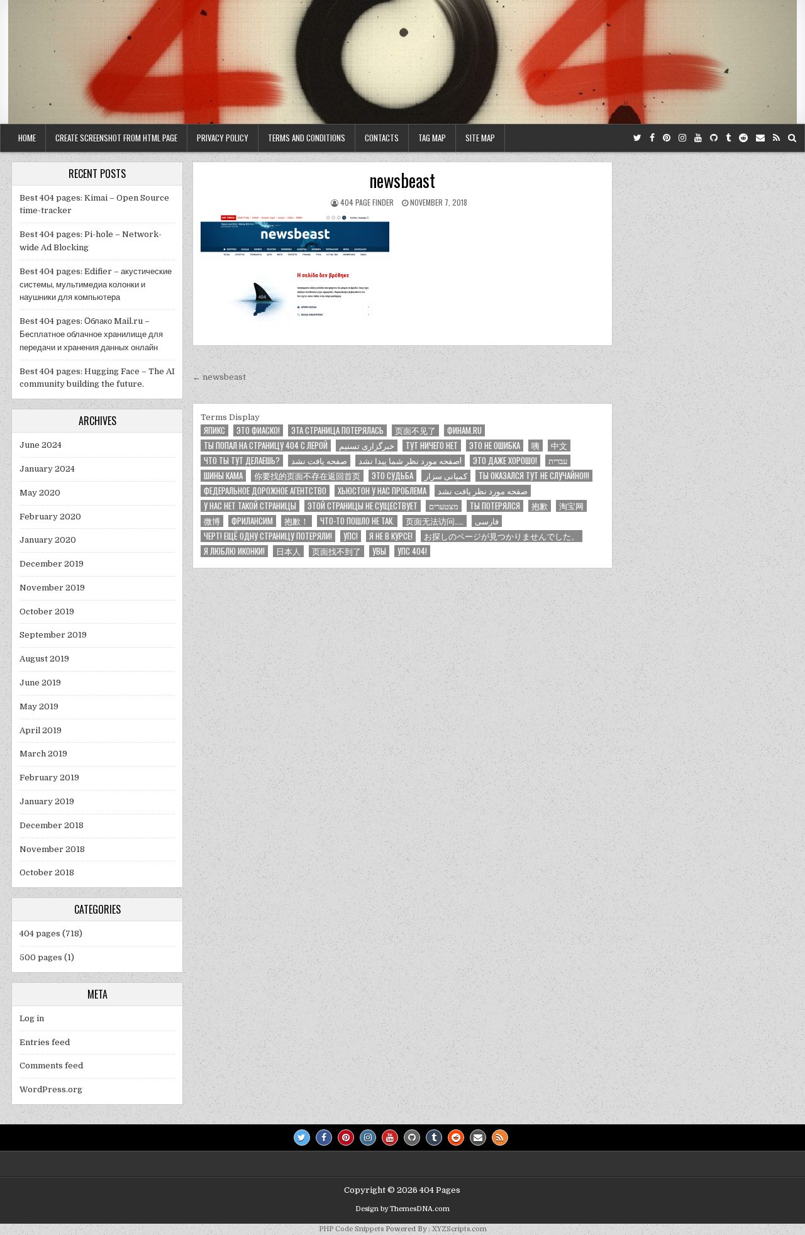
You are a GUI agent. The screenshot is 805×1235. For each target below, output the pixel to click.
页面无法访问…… (435, 521)
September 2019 (53, 635)
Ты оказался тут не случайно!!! (534, 476)
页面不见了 (415, 430)
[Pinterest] (666, 138)
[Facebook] (652, 138)
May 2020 (39, 492)
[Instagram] (682, 138)
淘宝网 (571, 506)
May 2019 (38, 706)
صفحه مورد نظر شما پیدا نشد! (410, 461)
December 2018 (51, 825)
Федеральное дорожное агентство (265, 491)
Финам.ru (464, 430)
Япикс (214, 430)
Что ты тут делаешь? (242, 461)
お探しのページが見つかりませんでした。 (501, 536)
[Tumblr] (728, 138)
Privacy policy (222, 137)
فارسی (487, 521)
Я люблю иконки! (234, 551)
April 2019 (40, 730)
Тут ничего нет (432, 445)
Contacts (382, 137)
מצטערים (443, 506)
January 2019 (46, 801)
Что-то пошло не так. (357, 521)
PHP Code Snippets (351, 1229)
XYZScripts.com (459, 1229)
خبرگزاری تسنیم (366, 445)
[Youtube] (698, 138)
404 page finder (367, 202)
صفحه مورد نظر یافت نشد (483, 491)
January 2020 (47, 540)
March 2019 (43, 753)
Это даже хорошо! (505, 461)
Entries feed (44, 1042)
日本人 (288, 551)
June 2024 (40, 445)
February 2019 (49, 777)
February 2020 (50, 516)
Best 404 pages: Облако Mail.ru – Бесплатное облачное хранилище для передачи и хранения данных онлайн (91, 334)
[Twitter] (637, 138)
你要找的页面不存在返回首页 (307, 476)
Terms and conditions (306, 137)
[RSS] (776, 138)
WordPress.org (50, 1089)
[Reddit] (743, 138)
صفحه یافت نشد (319, 461)
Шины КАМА (223, 476)
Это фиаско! (258, 430)
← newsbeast (219, 377)
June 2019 (40, 682)
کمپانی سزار (446, 476)
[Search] (792, 138)
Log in (31, 1018)
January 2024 (47, 469)
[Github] (714, 138)
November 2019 (52, 587)
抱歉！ (296, 521)
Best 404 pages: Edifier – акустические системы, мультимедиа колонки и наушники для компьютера (95, 284)
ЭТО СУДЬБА (392, 476)
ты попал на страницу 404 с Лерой (266, 445)
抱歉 (539, 506)
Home (27, 137)
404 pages (39, 933)
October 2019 (46, 611)
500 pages (40, 957)
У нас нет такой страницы (250, 506)
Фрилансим (252, 521)
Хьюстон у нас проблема (382, 491)
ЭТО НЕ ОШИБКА (494, 445)
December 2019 (51, 563)
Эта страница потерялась (337, 430)
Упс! (350, 536)
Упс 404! (412, 551)
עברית (557, 461)
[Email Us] (760, 138)
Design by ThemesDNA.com (402, 1209)
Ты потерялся (495, 506)
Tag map (432, 137)
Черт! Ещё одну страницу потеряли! (268, 536)
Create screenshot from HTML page (116, 137)
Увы (379, 551)
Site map (480, 137)
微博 (212, 521)
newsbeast (402, 180)
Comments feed (51, 1065)
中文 (559, 445)
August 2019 (44, 658)
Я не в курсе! (391, 536)
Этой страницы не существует (363, 506)
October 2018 (46, 872)
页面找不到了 (336, 551)
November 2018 (52, 849)
